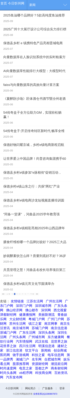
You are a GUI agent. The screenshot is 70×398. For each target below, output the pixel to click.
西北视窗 (60, 310)
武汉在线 (41, 341)
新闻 (32, 5)
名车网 (37, 359)
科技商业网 (43, 373)
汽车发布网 (14, 377)
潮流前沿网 (59, 364)
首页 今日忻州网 (12, 3)
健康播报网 (27, 314)
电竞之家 (25, 368)
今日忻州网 (12, 388)
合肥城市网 (52, 359)
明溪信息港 (46, 346)
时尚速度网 (8, 368)
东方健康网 (56, 337)
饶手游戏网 (21, 355)
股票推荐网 (21, 364)
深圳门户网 (24, 306)
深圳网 (46, 310)
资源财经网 (40, 364)
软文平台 (31, 350)
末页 (37, 294)
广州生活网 (54, 301)
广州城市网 (36, 337)
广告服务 (47, 388)
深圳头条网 (46, 332)
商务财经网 (59, 368)
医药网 (5, 355)
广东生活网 (27, 332)
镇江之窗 (35, 323)
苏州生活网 (17, 323)
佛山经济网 (14, 310)
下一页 (32, 294)
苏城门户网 (40, 328)
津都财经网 (8, 314)
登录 (62, 388)
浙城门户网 (8, 332)
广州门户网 (56, 319)
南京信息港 (59, 328)
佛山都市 (31, 310)
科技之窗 (38, 355)
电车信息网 (56, 355)
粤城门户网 (36, 319)
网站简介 (30, 388)
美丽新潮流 (46, 314)
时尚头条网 (8, 373)
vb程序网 (25, 373)
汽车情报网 (24, 341)
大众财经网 (17, 319)
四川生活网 (27, 346)
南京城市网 (21, 328)
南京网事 (50, 323)
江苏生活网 (35, 301)
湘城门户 (22, 359)
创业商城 (60, 350)
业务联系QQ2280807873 (45, 394)
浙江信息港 (14, 350)
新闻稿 (46, 350)
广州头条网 (17, 337)
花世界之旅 (59, 341)
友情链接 (17, 301)
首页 (3, 294)
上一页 (8, 294)
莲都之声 (41, 368)
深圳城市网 (43, 306)
